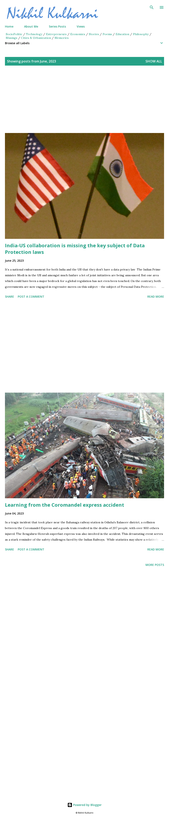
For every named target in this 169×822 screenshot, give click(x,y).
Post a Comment (31, 296)
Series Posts (57, 26)
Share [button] (9, 296)
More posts (155, 565)
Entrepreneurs (56, 34)
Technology (34, 34)
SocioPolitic (14, 34)
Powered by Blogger (87, 805)
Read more (155, 296)
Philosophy (141, 34)
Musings (11, 38)
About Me (31, 26)
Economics (77, 34)
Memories (62, 38)
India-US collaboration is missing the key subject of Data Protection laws (75, 248)
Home (9, 26)
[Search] (151, 7)
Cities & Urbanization (36, 38)
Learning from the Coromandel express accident (64, 504)
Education (122, 34)
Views (81, 26)
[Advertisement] (84, 104)
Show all (154, 61)
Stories (94, 34)
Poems (107, 34)
